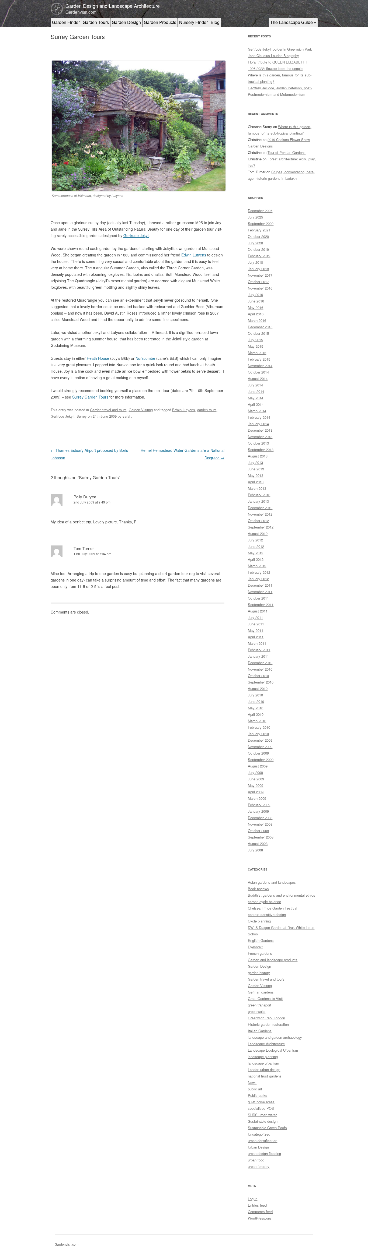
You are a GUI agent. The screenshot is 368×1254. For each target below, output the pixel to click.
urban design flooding (264, 1153)
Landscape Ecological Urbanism (273, 1050)
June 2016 (256, 301)
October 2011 (258, 598)
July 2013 (255, 462)
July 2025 (255, 217)
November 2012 (260, 514)
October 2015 (258, 333)
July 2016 (255, 294)
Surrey (82, 416)
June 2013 (256, 468)
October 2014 (258, 372)
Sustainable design (262, 1121)
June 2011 (256, 623)
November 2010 (260, 669)
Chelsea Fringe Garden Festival (272, 908)
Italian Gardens (260, 1030)
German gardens (261, 992)
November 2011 (260, 591)
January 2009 (258, 811)
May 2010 (255, 707)
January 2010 (258, 733)
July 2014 (255, 385)
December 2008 (260, 817)
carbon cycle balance (264, 901)
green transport (259, 1005)
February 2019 (259, 255)
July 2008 (255, 850)
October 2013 (258, 443)
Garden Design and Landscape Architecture (112, 5)
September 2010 (260, 682)
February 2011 (259, 649)
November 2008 (260, 824)
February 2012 (259, 572)
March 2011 (257, 643)
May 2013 (255, 475)
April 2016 (255, 313)
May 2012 (255, 552)
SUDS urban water (262, 1114)
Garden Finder (66, 22)
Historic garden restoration (268, 1024)
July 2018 (255, 262)
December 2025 (260, 210)
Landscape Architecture (266, 1043)
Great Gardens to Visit (265, 998)
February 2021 (259, 230)
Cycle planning (259, 921)
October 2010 (258, 675)
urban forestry (258, 1166)
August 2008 (258, 843)
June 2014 (256, 391)
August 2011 (258, 611)
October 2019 (258, 249)
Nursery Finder (193, 22)
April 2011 (255, 636)
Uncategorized (259, 1134)
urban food (256, 1160)
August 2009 (258, 766)
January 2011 (258, 656)
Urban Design (258, 1147)
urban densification (262, 1140)
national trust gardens (265, 1076)
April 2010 (255, 714)
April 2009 (255, 791)
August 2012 (258, 533)
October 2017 (258, 281)
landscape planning (263, 1056)
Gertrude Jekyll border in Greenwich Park (280, 49)
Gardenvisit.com (66, 1244)
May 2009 (255, 785)
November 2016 (260, 288)
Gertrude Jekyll (136, 235)
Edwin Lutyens (193, 255)
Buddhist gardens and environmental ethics (281, 895)
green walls (256, 1011)
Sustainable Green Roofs (267, 1127)
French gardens (260, 953)
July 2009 (255, 772)
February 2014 (259, 417)
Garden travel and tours (108, 409)
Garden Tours (96, 22)
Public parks (257, 1095)
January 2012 (258, 578)
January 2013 (258, 501)
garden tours (207, 409)
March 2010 (257, 720)
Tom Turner (84, 548)
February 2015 (259, 359)
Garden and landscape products (272, 959)
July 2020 (255, 242)
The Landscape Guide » (293, 22)
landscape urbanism (263, 1063)
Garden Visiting (141, 409)
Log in (252, 1198)
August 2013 (258, 456)
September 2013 (260, 449)
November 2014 (260, 365)
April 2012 (255, 559)
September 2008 (260, 837)
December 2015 (260, 326)
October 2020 (258, 236)
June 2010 (256, 701)
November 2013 (260, 436)
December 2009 (260, 740)
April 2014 (255, 404)
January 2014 (258, 423)
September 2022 (260, 223)
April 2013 (255, 481)
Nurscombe (145, 358)
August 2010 (258, 688)
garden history (259, 972)
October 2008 (258, 830)
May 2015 (255, 346)
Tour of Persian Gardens (286, 152)
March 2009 (257, 798)
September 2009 (260, 759)
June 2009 (256, 778)
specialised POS (261, 1108)
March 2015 (257, 352)
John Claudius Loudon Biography (273, 55)
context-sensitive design (267, 914)
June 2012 (256, 546)
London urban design (264, 1069)
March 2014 (257, 410)
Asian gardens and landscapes (272, 882)
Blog (215, 22)
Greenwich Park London (266, 1017)
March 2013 (257, 488)
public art (255, 1088)
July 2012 (255, 540)
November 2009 (260, 746)
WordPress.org (259, 1218)
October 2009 (258, 753)
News (252, 1082)
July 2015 (255, 339)
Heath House (98, 358)
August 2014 (258, 378)
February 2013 (259, 494)
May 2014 (255, 397)
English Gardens (261, 940)
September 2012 (260, 527)
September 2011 (260, 604)
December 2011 (260, 585)
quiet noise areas (261, 1101)
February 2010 (259, 727)
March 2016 (257, 320)
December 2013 (260, 430)
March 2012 (257, 565)
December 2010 (260, 662)
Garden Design (126, 22)
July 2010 (255, 695)
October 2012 (258, 520)
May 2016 (255, 307)
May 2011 (255, 630)
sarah (127, 416)
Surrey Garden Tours (90, 397)
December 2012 (260, 507)
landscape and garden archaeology (275, 1037)
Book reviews (258, 888)
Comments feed (260, 1211)
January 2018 (258, 268)
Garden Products (160, 22)
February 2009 (259, 804)
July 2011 (255, 617)
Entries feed (257, 1205)
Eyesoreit (255, 946)
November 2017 (260, 275)
